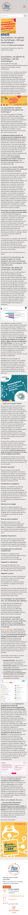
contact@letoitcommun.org (16, 896)
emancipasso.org (8, 629)
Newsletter (7, 887)
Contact (14, 912)
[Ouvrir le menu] (24, 6)
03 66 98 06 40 (12, 899)
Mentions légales (14, 910)
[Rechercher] (25, 15)
